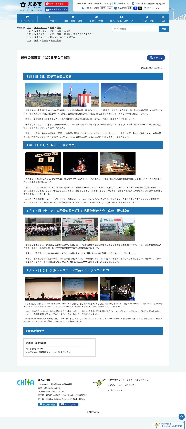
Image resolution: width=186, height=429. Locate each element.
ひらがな (98, 3)
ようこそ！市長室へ (66, 37)
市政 (59, 27)
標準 (103, 8)
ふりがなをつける (84, 3)
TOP (29, 27)
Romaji (108, 3)
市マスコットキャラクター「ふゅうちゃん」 (130, 379)
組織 (36, 40)
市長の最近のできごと (83, 33)
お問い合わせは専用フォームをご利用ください (49, 352)
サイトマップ (116, 390)
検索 (164, 28)
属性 (52, 37)
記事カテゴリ (40, 27)
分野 (52, 27)
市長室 (67, 30)
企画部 (45, 40)
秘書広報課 (56, 40)
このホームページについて (122, 385)
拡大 (110, 8)
